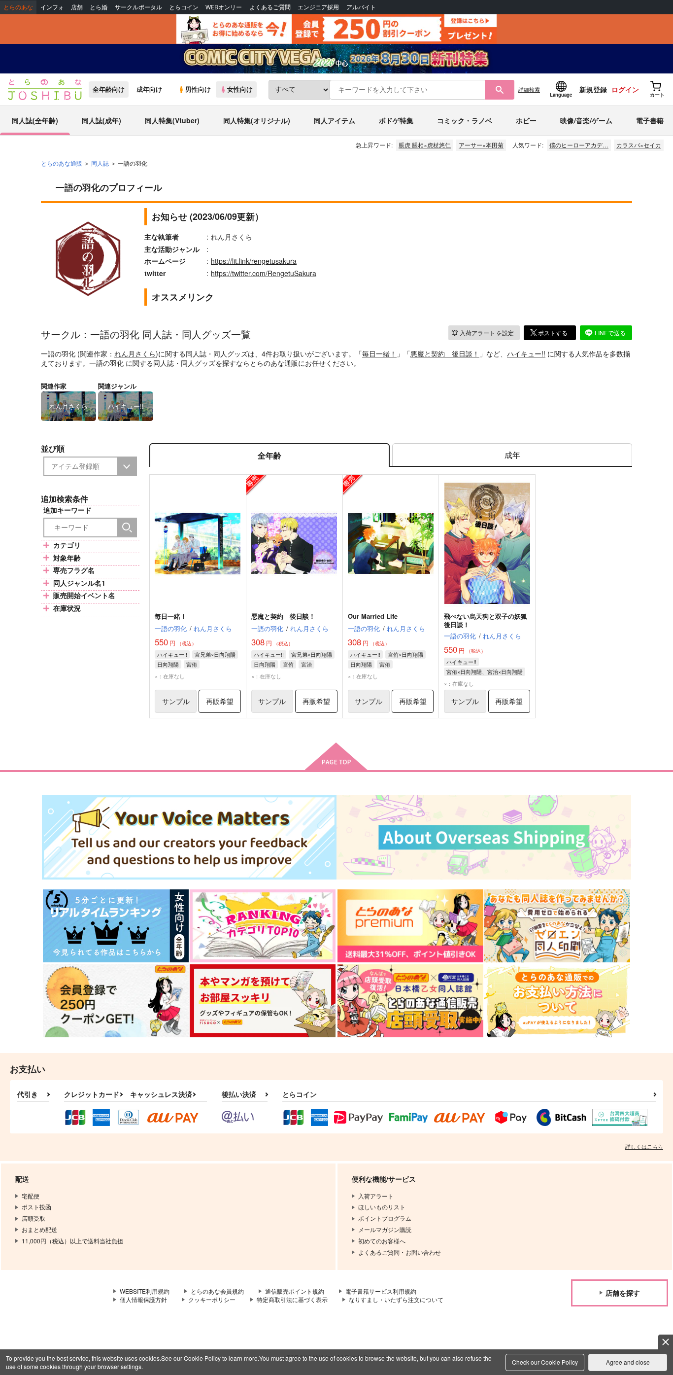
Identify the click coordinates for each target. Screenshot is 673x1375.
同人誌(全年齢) (35, 120)
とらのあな (18, 7)
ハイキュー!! (526, 353)
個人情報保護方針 (143, 1299)
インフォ (52, 7)
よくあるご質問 (270, 7)
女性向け (240, 89)
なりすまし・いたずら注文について (396, 1299)
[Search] (127, 527)
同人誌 (100, 163)
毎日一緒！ (379, 353)
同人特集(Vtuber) (172, 120)
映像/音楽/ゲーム (586, 120)
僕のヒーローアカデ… (578, 145)
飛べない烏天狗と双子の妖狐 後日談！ (489, 620)
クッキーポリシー (212, 1299)
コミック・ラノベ (464, 120)
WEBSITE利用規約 (144, 1291)
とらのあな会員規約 (217, 1291)
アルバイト (361, 7)
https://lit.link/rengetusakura (254, 261)
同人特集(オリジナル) (256, 120)
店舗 (77, 7)
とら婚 (98, 7)
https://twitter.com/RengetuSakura (263, 273)
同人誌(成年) (101, 120)
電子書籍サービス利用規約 (380, 1291)
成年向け (149, 89)
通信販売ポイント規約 (294, 1291)
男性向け (198, 89)
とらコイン (184, 7)
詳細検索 (529, 89)
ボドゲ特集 (396, 120)
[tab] (512, 455)
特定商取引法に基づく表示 (292, 1299)
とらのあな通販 (61, 163)
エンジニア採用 (318, 7)
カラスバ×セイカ (638, 145)
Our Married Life (373, 616)
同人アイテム (334, 120)
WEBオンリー (223, 7)
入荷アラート (487, 332)
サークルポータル (138, 7)
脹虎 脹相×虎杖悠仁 (425, 145)
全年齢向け (109, 89)
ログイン (625, 89)
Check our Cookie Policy (545, 1362)
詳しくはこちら (644, 1146)
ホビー (526, 120)
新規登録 (593, 89)
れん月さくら (135, 353)
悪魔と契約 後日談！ (444, 353)
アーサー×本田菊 (481, 145)
